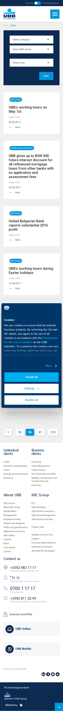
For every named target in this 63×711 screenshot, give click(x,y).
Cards (6, 462)
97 (40, 432)
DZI (33, 503)
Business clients (37, 452)
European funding (12, 519)
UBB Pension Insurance (42, 511)
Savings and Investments (16, 474)
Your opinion (9, 547)
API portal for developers (43, 551)
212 (53, 432)
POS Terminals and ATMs (43, 474)
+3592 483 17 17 (23, 568)
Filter (46, 76)
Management (10, 515)
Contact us (12, 559)
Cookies (35, 539)
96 (29, 432)
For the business (50, 3)
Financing (36, 462)
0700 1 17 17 (22, 588)
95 (19, 432)
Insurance (8, 478)
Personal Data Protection (43, 543)
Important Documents (42, 547)
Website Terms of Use (42, 535)
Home (6, 25)
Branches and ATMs (21, 614)
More (49, 365)
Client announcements (22, 148)
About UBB (12, 495)
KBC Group (16, 99)
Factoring (36, 485)
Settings (29, 388)
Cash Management (40, 466)
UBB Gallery (9, 535)
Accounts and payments (15, 466)
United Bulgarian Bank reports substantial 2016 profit (28, 225)
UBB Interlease (38, 507)
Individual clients (11, 452)
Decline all (31, 399)
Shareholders (10, 511)
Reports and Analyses (14, 523)
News (6, 543)
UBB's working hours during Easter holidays (31, 270)
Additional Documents (14, 531)
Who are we (9, 503)
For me (29, 3)
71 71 (15, 578)
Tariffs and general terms (16, 527)
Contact (7, 551)
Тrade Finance (38, 470)
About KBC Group (12, 507)
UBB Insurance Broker (42, 519)
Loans (6, 470)
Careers (7, 539)
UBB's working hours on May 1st (28, 109)
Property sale (37, 527)
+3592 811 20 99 (23, 598)
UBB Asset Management (43, 515)
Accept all (32, 376)
